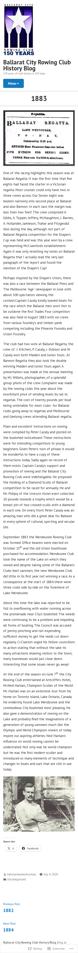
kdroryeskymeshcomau (21, 874)
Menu (16, 83)
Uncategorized (16, 879)
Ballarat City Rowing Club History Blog (37, 65)
